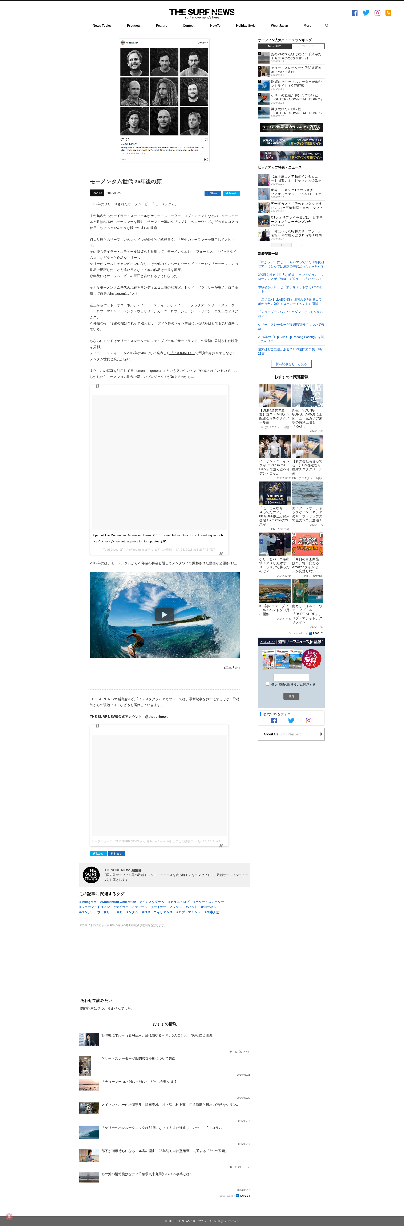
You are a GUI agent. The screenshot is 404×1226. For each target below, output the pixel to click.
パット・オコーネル (202, 907)
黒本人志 (213, 912)
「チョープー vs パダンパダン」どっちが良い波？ (290, 313)
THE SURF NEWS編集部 (122, 870)
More (307, 25)
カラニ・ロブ (179, 902)
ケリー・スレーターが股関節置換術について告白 (291, 326)
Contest (188, 25)
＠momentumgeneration (148, 370)
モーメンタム (128, 912)
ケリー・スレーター (209, 902)
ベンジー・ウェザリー (97, 912)
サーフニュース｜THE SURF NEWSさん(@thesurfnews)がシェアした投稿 (141, 841)
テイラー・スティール (132, 907)
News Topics (102, 25)
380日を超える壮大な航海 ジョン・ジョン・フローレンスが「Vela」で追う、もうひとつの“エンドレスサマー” (291, 276)
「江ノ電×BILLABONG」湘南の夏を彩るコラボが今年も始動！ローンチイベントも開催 (290, 301)
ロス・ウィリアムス (158, 912)
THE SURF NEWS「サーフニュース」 (191, 1221)
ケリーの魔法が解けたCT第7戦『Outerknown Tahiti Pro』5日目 (297, 99)
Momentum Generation (119, 902)
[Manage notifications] (9, 1216)
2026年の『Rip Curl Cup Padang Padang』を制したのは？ (291, 338)
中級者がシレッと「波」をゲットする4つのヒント (290, 289)
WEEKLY (308, 46)
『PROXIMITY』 (182, 353)
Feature (161, 25)
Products (134, 25)
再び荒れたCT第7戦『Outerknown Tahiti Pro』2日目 (297, 113)
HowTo (215, 25)
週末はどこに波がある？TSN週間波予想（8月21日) (290, 351)
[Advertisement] (164, 963)
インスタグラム (153, 902)
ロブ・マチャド (190, 912)
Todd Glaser (111, 549)
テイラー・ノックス (168, 907)
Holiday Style (245, 25)
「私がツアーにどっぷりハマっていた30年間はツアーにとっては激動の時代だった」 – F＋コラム (291, 264)
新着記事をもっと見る (291, 364)
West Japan (279, 25)
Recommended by (226, 1196)
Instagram (88, 902)
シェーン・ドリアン (95, 907)
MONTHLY (274, 46)
